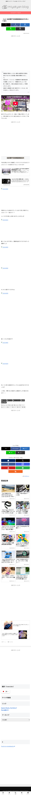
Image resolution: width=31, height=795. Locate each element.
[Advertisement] (15, 52)
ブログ (19, 407)
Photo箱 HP (4, 710)
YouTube (4, 400)
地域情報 (4, 402)
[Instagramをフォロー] (23, 464)
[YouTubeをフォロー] (8, 467)
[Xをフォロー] (23, 460)
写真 (23, 400)
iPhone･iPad (5, 405)
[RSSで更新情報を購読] (15, 471)
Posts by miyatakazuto (7, 746)
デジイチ (10, 400)
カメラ (15, 407)
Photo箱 (11, 405)
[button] (20, 28)
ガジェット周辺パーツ (7, 407)
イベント (22, 405)
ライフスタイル (17, 400)
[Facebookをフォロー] (8, 464)
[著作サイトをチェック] (8, 460)
